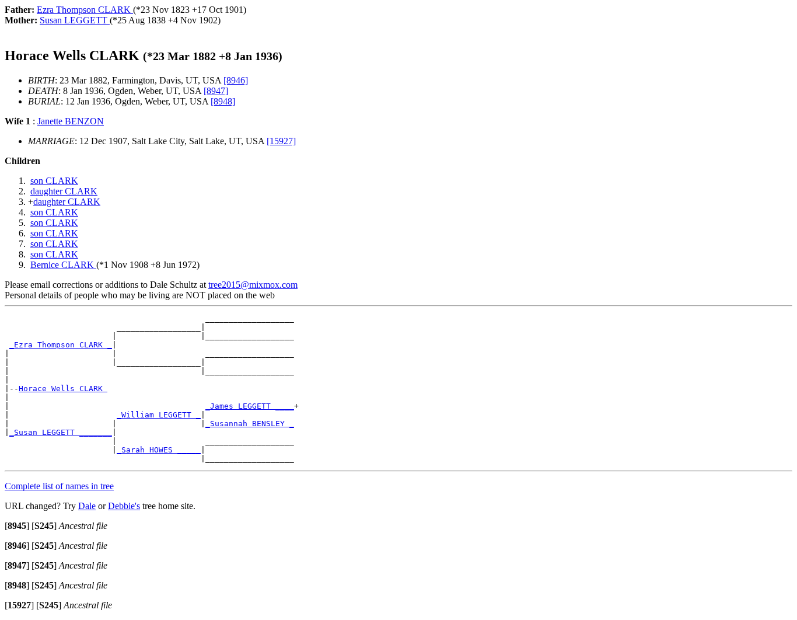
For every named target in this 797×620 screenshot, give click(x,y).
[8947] (216, 91)
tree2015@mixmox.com (253, 285)
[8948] (223, 101)
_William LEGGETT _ (159, 414)
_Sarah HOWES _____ (159, 449)
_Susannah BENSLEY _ (249, 423)
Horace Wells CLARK (63, 388)
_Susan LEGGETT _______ (60, 432)
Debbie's (124, 506)
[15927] (281, 141)
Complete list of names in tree (59, 486)
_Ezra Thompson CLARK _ (60, 344)
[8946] (235, 80)
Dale (87, 506)
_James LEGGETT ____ (249, 406)
